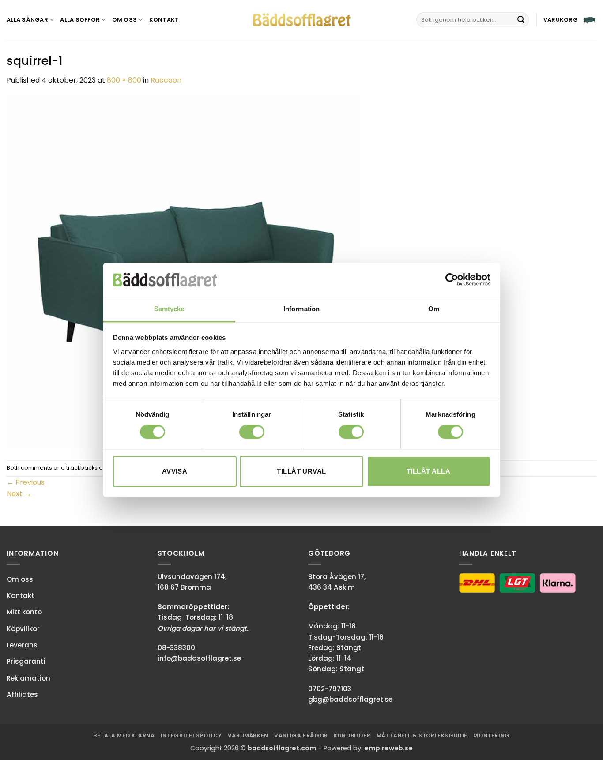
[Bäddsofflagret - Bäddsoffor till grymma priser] (301, 20)
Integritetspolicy (191, 735)
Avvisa (175, 471)
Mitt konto (24, 612)
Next (19, 494)
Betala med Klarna (124, 735)
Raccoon (166, 80)
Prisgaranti (26, 661)
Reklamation (28, 678)
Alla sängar (27, 19)
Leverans (22, 645)
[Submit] (520, 19)
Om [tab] (433, 308)
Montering (491, 735)
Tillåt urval (301, 471)
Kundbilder (352, 735)
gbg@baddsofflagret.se (350, 699)
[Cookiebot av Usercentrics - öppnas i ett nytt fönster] (451, 279)
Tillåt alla (428, 471)
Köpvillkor (23, 628)
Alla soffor (80, 19)
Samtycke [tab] (169, 308)
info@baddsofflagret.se (199, 658)
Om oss (124, 19)
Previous (26, 482)
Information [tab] (301, 308)
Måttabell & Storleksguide (422, 735)
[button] (569, 19)
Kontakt (164, 19)
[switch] (251, 432)
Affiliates (22, 694)
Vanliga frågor (301, 735)
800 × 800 (124, 80)
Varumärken (248, 735)
